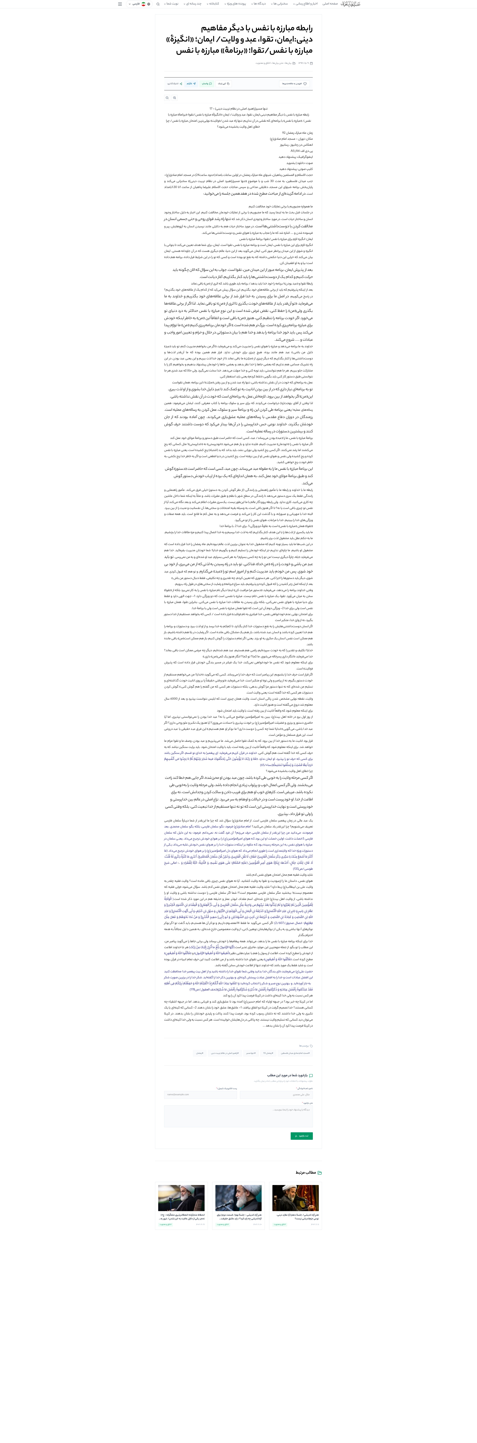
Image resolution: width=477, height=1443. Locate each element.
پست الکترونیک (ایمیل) (226, 1088)
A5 (292, 151)
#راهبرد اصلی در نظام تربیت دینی (225, 1053)
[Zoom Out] (167, 98)
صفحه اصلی (330, 4)
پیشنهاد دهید (287, 157)
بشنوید (290, 163)
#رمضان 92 (268, 1053)
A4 (298, 151)
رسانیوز (284, 145)
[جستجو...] (158, 4)
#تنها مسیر (251, 1053)
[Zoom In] (175, 98)
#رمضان (199, 1053)
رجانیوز (294, 145)
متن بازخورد (307, 1103)
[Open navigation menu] (120, 4)
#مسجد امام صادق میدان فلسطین (295, 1053)
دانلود (301, 163)
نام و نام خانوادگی (304, 1088)
